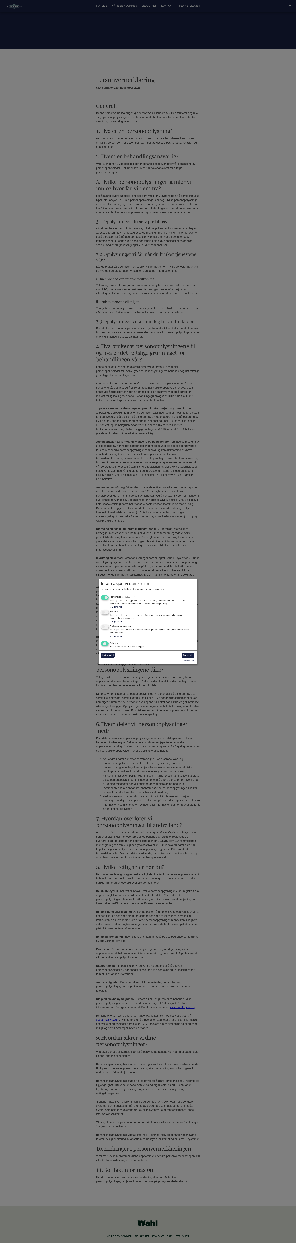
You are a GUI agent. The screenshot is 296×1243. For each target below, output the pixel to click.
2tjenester (116, 607)
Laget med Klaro (188, 661)
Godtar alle (187, 655)
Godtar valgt (108, 655)
